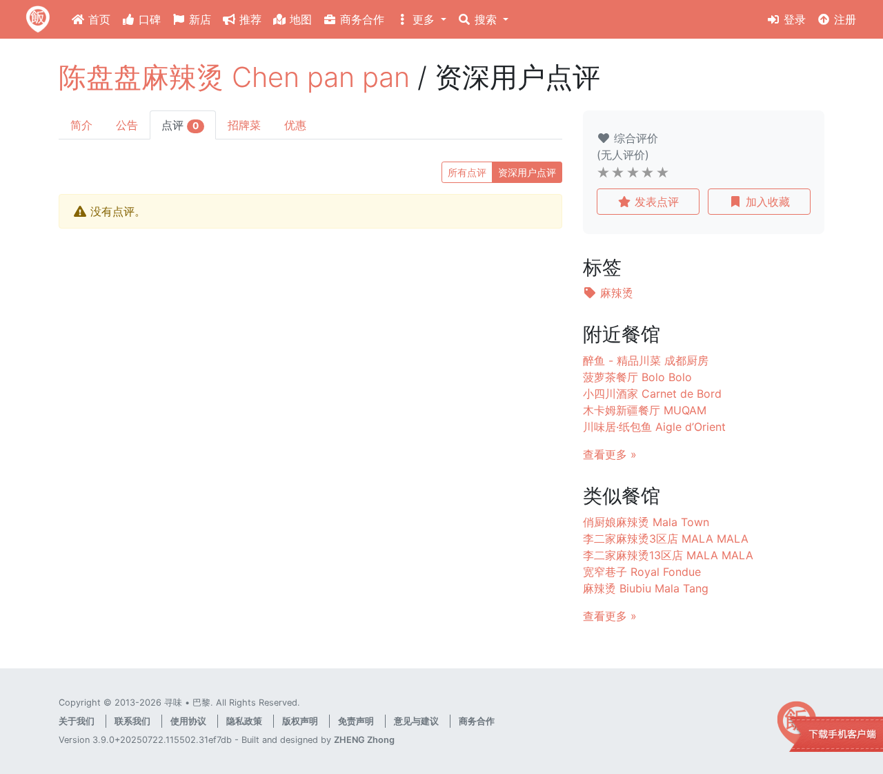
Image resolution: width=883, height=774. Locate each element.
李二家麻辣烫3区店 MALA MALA (665, 538)
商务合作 (360, 19)
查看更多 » (610, 454)
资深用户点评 (527, 172)
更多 (423, 19)
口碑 (148, 19)
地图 (299, 19)
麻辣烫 (615, 293)
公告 (127, 125)
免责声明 (356, 721)
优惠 (295, 125)
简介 (81, 125)
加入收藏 (766, 202)
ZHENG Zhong (364, 740)
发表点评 (655, 202)
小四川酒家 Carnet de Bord (652, 393)
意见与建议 (416, 721)
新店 (198, 19)
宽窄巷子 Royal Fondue (642, 572)
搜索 (485, 19)
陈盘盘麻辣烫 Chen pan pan (234, 77)
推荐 (248, 19)
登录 (793, 19)
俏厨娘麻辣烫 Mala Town (646, 522)
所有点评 (467, 172)
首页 (97, 19)
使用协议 (188, 721)
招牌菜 (244, 125)
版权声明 (300, 721)
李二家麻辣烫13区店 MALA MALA (668, 555)
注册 (843, 19)
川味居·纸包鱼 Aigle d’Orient (654, 427)
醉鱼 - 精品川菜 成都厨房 (645, 360)
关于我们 (77, 721)
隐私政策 (244, 721)
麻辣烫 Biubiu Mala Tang (645, 588)
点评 (180, 125)
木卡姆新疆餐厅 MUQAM (644, 410)
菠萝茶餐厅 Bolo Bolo (637, 377)
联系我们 (132, 721)
